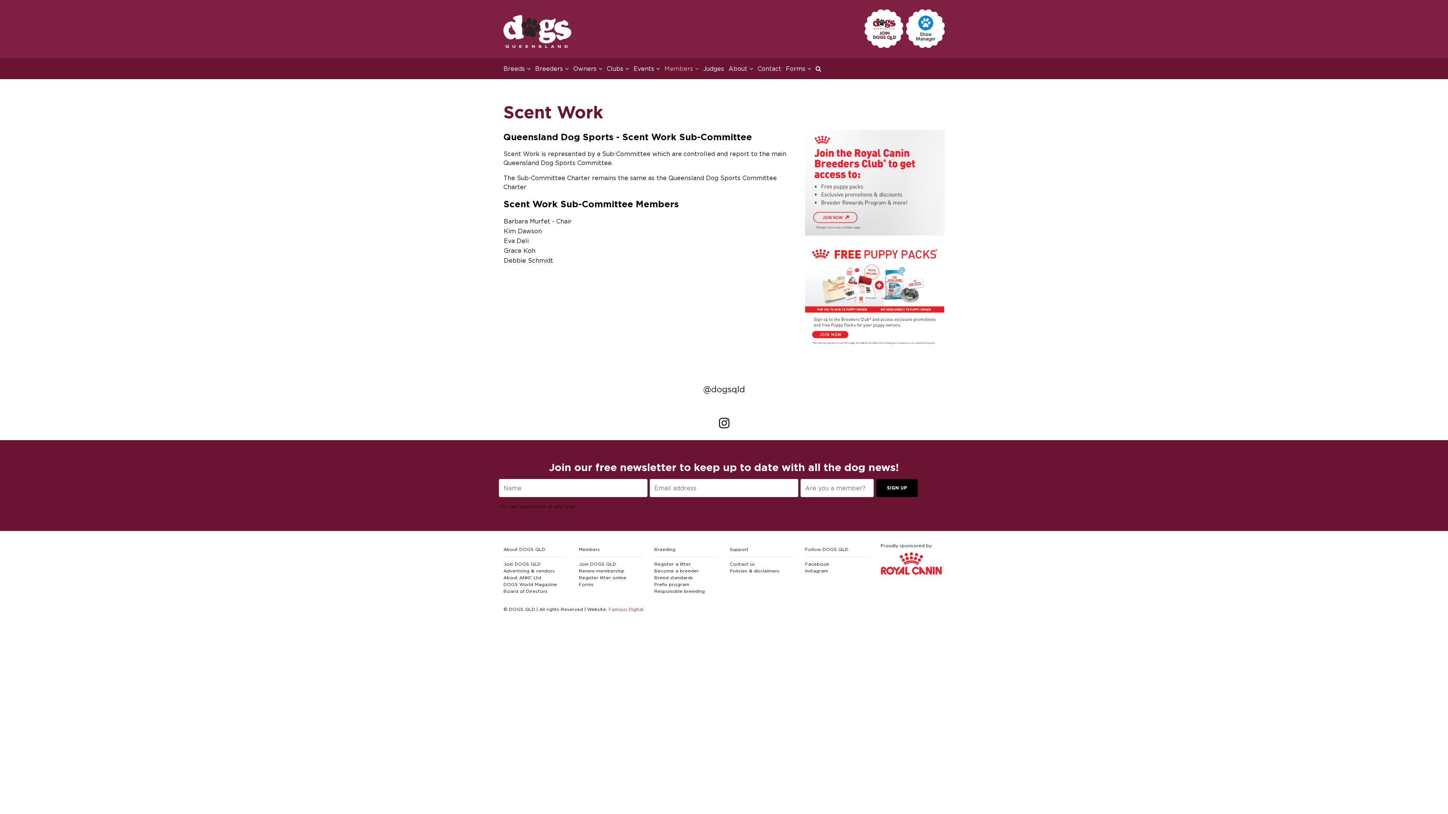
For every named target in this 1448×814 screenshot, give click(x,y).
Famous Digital (626, 609)
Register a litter (672, 564)
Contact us (742, 564)
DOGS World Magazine (530, 584)
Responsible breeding (679, 591)
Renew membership (601, 570)
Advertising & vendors (529, 570)
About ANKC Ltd (522, 577)
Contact (769, 68)
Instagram (816, 570)
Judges (713, 68)
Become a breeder (676, 570)
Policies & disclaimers (754, 570)
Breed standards (673, 577)
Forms (586, 584)
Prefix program (671, 584)
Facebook (817, 564)
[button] (821, 68)
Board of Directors (525, 591)
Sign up (897, 487)
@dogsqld (724, 389)
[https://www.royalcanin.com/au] (875, 182)
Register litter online (602, 577)
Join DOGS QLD (522, 564)
